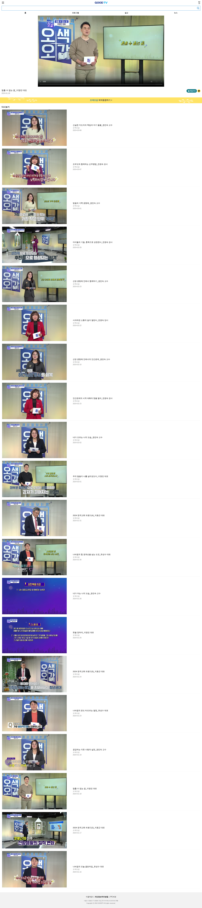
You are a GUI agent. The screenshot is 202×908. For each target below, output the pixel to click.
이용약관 (89, 897)
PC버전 (113, 897)
